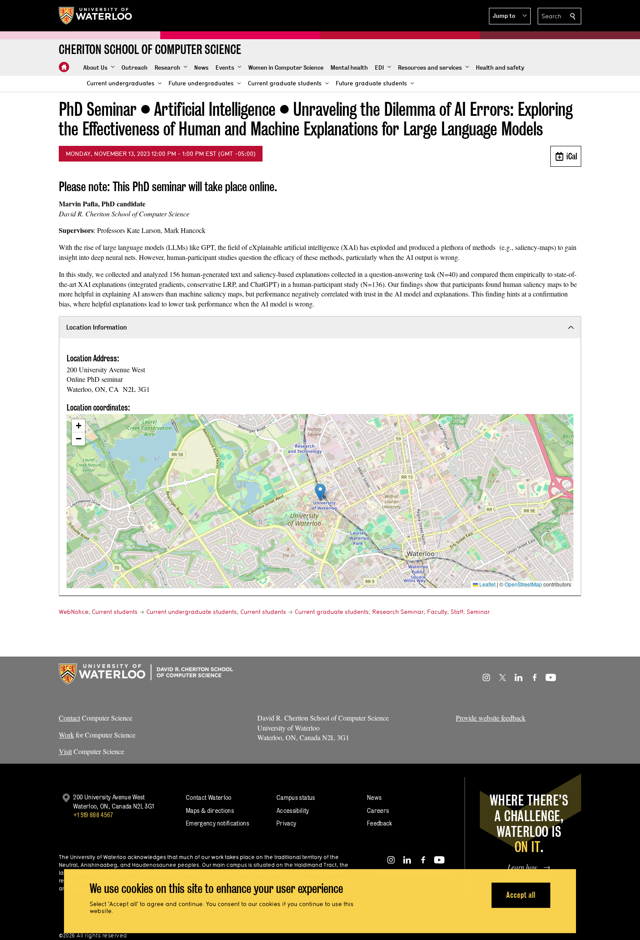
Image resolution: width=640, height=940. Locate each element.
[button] (509, 16)
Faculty (437, 611)
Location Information (96, 327)
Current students (115, 611)
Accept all (521, 895)
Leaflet (486, 584)
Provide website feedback (490, 717)
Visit (65, 751)
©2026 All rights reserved (93, 935)
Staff (457, 611)
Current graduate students (332, 611)
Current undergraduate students (191, 611)
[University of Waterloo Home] (96, 15)
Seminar (478, 611)
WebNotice (73, 611)
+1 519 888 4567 (93, 815)
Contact (69, 717)
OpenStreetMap (523, 584)
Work (66, 734)
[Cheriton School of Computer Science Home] (64, 67)
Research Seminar (398, 611)
